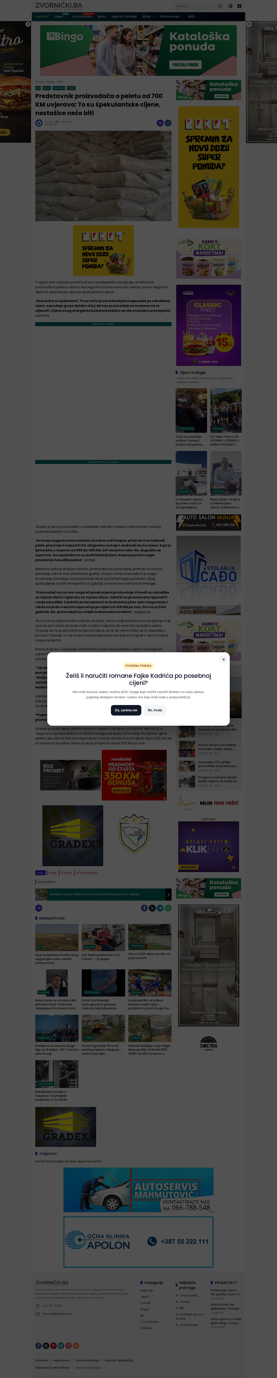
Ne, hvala (155, 710)
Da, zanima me (126, 710)
